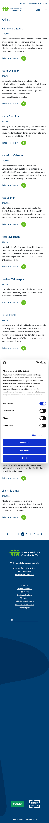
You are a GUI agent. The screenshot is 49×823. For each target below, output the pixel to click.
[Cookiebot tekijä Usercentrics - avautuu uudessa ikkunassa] (35, 362)
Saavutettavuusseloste (24, 605)
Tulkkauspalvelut (24, 589)
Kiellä (24, 458)
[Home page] (24, 553)
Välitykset (24, 598)
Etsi (24, 4)
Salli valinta (24, 450)
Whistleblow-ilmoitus (24, 601)
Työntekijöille (24, 608)
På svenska (33, 4)
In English (43, 4)
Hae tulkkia (24, 592)
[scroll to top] (42, 816)
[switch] (42, 411)
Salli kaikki (24, 443)
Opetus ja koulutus (24, 595)
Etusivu (24, 585)
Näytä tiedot (37, 435)
